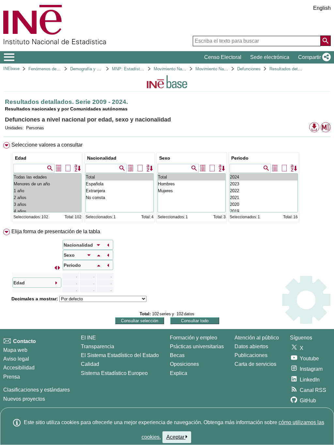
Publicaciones (251, 355)
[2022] (263, 190)
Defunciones (249, 68)
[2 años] (47, 197)
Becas (177, 355)
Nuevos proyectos (24, 399)
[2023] (263, 183)
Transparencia (97, 346)
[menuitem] (167, 183)
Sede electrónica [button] (269, 57)
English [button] (322, 8)
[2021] (263, 197)
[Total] (119, 177)
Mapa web (15, 350)
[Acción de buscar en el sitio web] (325, 41)
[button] (313, 57)
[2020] (263, 204)
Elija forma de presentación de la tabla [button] (55, 231)
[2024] (263, 177)
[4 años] (47, 211)
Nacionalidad (101, 158)
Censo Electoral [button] (222, 57)
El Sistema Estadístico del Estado (120, 355)
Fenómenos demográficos (52, 68)
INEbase (11, 68)
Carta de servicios (255, 364)
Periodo (240, 158)
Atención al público (257, 337)
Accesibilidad (19, 367)
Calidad (90, 364)
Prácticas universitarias (197, 346)
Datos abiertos (251, 346)
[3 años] (47, 204)
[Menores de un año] (47, 183)
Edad (20, 158)
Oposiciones (184, 364)
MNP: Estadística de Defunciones (144, 68)
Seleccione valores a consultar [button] (47, 145)
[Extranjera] (119, 190)
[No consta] (119, 197)
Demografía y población (92, 68)
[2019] (263, 211)
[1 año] (47, 190)
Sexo (164, 158)
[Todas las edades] (47, 177)
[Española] (119, 183)
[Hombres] (191, 183)
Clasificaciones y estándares (36, 390)
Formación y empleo (193, 337)
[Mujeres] (191, 190)
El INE (88, 337)
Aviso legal (16, 359)
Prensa (11, 377)
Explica (178, 373)
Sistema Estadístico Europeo (114, 373)
